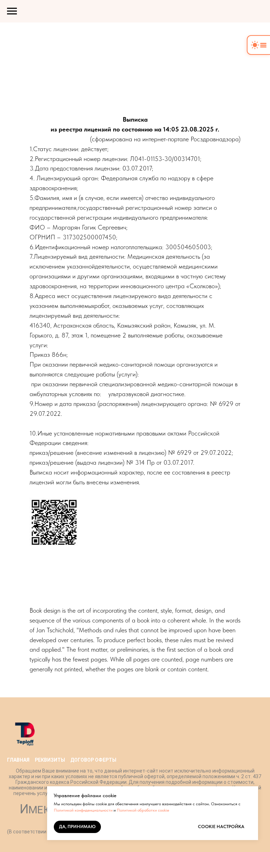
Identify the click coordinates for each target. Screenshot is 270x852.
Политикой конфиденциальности (83, 810)
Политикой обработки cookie (143, 810)
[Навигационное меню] (12, 11)
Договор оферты (93, 760)
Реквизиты (50, 760)
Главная (18, 760)
